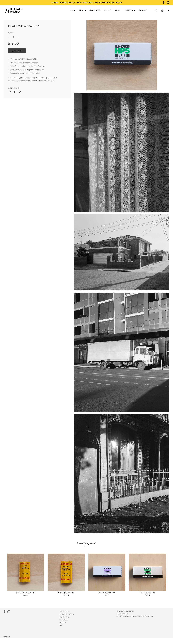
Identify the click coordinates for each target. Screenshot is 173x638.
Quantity (11, 33)
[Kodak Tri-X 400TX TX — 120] (25, 572)
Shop (81, 11)
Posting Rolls (64, 617)
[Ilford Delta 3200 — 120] (106, 572)
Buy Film (63, 623)
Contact (143, 11)
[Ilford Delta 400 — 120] (147, 572)
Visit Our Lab (64, 611)
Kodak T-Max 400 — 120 (66, 593)
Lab (71, 11)
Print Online (95, 11)
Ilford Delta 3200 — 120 (107, 593)
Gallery (107, 11)
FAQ (61, 625)
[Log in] (162, 10)
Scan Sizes (64, 620)
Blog (117, 11)
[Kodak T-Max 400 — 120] (66, 572)
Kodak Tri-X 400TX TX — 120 (26, 593)
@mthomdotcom (40, 78)
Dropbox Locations (67, 614)
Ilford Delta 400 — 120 (147, 593)
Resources (128, 11)
